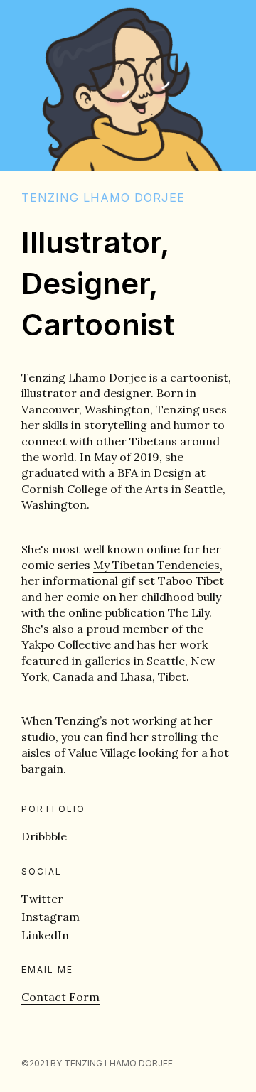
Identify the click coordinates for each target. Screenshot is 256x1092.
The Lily (188, 612)
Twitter (42, 899)
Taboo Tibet (191, 580)
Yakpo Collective (66, 644)
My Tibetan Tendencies (156, 565)
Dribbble (44, 836)
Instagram (50, 916)
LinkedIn (45, 935)
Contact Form (60, 997)
